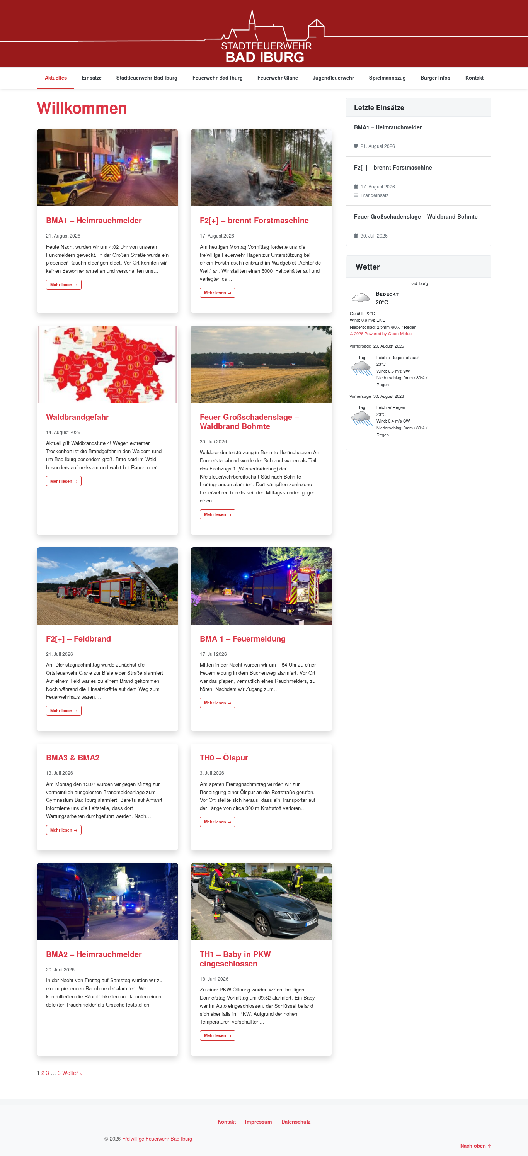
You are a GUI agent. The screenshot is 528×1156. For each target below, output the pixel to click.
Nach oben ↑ (475, 1145)
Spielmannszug (387, 77)
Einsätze (92, 77)
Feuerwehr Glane (277, 77)
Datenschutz (296, 1121)
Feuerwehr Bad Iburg (217, 77)
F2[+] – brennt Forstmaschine (254, 220)
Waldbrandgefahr (77, 416)
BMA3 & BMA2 (72, 757)
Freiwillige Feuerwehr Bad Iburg (157, 1138)
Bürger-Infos (435, 77)
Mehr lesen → (64, 284)
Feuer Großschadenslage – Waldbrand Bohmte (249, 421)
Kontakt (474, 77)
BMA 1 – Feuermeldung (243, 638)
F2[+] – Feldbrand (78, 638)
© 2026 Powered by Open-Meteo (381, 333)
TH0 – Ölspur (224, 757)
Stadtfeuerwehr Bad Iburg (146, 77)
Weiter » (72, 1072)
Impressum (258, 1121)
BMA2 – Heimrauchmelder (94, 953)
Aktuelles (56, 77)
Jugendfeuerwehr (333, 77)
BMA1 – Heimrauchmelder (94, 220)
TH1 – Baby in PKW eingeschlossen (235, 958)
